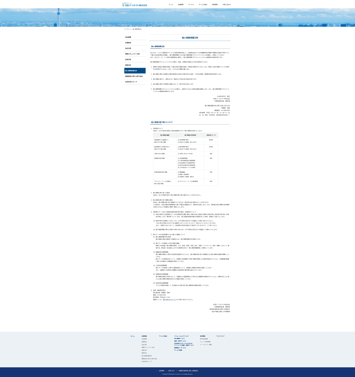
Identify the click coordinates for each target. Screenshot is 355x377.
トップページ (127, 29)
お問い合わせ (227, 4)
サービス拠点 (203, 4)
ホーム (171, 4)
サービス (191, 4)
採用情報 (215, 4)
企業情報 (181, 4)
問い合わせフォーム (169, 299)
